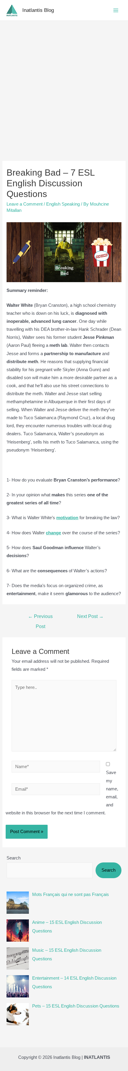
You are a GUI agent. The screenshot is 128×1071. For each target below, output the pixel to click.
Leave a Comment (25, 204)
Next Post (90, 616)
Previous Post (40, 618)
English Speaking (63, 204)
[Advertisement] (64, 87)
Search (14, 858)
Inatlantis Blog (38, 10)
